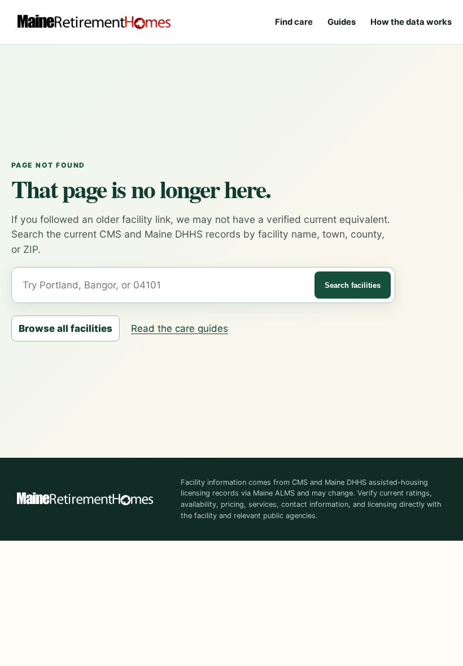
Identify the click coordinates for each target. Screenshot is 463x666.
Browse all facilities (65, 328)
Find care (294, 22)
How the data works (411, 22)
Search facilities (353, 285)
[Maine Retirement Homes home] (93, 22)
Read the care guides (179, 328)
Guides (341, 22)
